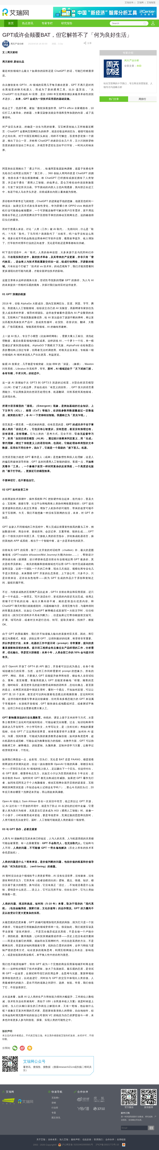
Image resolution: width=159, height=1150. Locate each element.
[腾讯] (29, 1048)
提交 (151, 1128)
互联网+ (55, 1098)
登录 (153, 23)
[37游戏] (99, 1108)
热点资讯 (27, 23)
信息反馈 (86, 1139)
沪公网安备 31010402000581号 (77, 1144)
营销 (54, 1102)
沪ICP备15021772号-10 (107, 1144)
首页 (11, 23)
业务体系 (52, 1139)
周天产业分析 (131, 60)
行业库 (55, 1107)
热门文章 (114, 99)
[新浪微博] (83, 1099)
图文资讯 (56, 1117)
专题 (54, 1112)
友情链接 (121, 1139)
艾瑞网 (140, 2)
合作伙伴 (109, 1139)
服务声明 (75, 1139)
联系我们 (98, 1139)
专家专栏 (47, 23)
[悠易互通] (83, 1108)
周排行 (142, 99)
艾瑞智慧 (151, 2)
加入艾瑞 (63, 1139)
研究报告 (66, 23)
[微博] (22, 1048)
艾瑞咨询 (129, 2)
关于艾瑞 (40, 1139)
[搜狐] (99, 1099)
